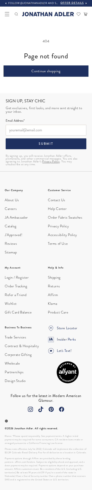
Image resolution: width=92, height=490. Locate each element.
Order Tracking (16, 286)
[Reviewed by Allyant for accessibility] (67, 372)
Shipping (54, 277)
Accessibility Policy (62, 235)
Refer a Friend (15, 295)
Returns (54, 286)
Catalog (10, 226)
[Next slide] (86, 3)
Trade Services (15, 337)
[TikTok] (40, 409)
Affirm (53, 295)
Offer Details (72, 3)
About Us (12, 200)
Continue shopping (46, 71)
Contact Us (56, 200)
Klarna (52, 303)
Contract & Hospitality (22, 346)
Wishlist (11, 303)
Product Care (58, 312)
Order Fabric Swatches (65, 217)
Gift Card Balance (18, 312)
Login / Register (17, 277)
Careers (11, 208)
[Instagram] (30, 409)
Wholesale (12, 363)
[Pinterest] (51, 409)
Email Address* (15, 121)
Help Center (57, 208)
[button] (7, 14)
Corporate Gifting (18, 354)
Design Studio (15, 380)
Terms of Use (58, 243)
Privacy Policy (50, 161)
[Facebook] (61, 409)
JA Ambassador (16, 217)
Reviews (11, 243)
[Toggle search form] (16, 14)
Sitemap (11, 252)
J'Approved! (13, 235)
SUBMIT (46, 144)
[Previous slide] (6, 3)
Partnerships (14, 372)
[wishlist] (78, 14)
